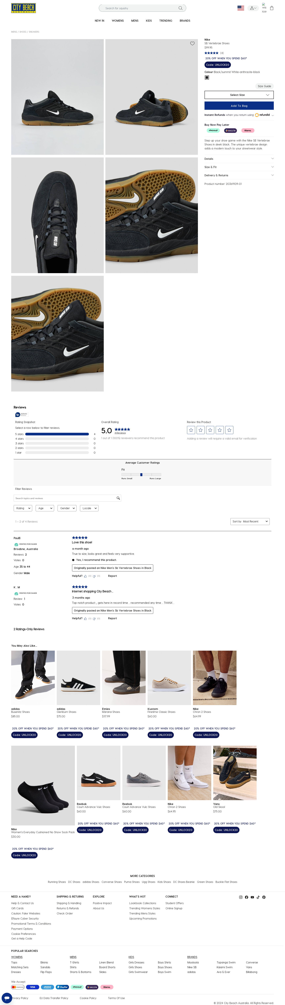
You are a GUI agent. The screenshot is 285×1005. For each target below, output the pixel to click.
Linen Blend (106, 962)
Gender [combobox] (65, 508)
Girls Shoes (135, 967)
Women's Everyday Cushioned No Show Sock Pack (43, 832)
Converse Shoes (112, 881)
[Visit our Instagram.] (240, 896)
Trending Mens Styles (142, 913)
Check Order (65, 913)
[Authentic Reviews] (22, 414)
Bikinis (44, 962)
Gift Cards (17, 908)
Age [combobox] (41, 508)
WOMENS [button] (118, 20)
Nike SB (192, 967)
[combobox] (142, 8)
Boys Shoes (165, 967)
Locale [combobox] (87, 508)
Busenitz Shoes (20, 711)
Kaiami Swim (225, 967)
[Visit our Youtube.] (251, 896)
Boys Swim (164, 971)
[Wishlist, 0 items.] (264, 8)
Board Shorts (107, 967)
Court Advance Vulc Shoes (93, 806)
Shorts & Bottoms (80, 971)
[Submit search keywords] (181, 8)
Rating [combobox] (20, 508)
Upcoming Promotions (143, 918)
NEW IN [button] (99, 20)
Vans (249, 967)
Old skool (219, 806)
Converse (252, 962)
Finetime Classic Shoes (161, 711)
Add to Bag (239, 105)
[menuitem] (99, 20)
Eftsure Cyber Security (25, 918)
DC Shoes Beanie (184, 881)
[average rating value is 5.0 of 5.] (212, 53)
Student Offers (175, 903)
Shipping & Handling (69, 903)
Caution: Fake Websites (25, 913)
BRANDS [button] (185, 20)
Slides (102, 971)
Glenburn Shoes (66, 711)
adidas (191, 971)
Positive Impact (102, 903)
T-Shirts (74, 962)
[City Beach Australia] (23, 7)
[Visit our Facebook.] (245, 896)
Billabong (251, 971)
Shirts (73, 967)
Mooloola (193, 962)
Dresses (16, 971)
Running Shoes (57, 881)
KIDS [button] (149, 20)
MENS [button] (134, 20)
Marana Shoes (111, 711)
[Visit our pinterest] (263, 896)
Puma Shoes (132, 881)
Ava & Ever (223, 971)
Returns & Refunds (68, 908)
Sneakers (34, 31)
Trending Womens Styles (144, 908)
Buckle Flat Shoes (226, 881)
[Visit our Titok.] (257, 896)
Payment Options (22, 928)
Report (112, 575)
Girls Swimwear (138, 971)
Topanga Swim (226, 962)
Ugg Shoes (148, 881)
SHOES (22, 31)
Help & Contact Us (22, 903)
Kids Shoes (164, 881)
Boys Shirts (164, 962)
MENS (14, 31)
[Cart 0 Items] (272, 8)
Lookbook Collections (142, 903)
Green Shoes (205, 881)
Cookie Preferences (23, 933)
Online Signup (174, 908)
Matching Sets (19, 967)
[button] (253, 8)
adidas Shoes (91, 881)
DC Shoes (74, 881)
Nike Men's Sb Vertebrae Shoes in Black (126, 567)
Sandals (45, 967)
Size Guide (264, 86)
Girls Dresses (136, 962)
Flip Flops (46, 971)
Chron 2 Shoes (202, 711)
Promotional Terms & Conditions (31, 923)
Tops (14, 962)
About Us (98, 908)
